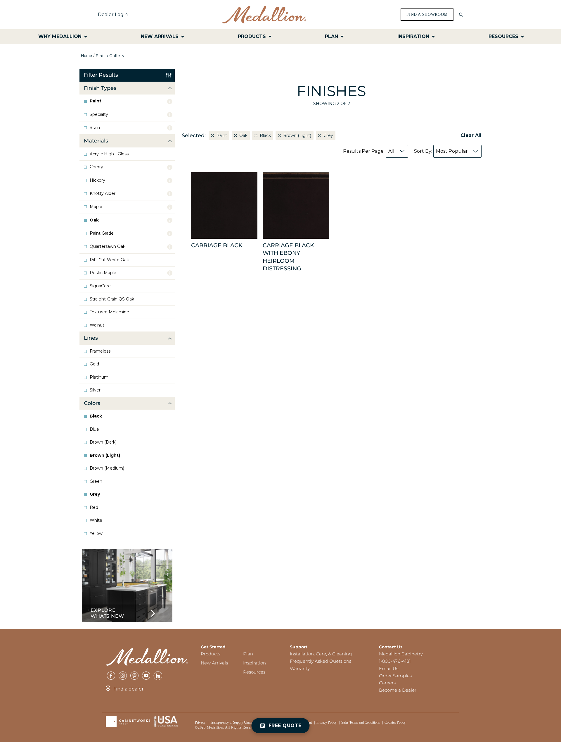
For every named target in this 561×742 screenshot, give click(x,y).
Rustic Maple (103, 272)
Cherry (96, 166)
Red (94, 507)
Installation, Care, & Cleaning (321, 654)
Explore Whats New (107, 613)
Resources (254, 672)
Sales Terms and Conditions (360, 722)
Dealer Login (113, 14)
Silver (95, 390)
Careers (387, 683)
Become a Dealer (397, 690)
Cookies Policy (395, 722)
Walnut (97, 325)
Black (96, 416)
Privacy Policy (326, 722)
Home (86, 55)
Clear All (471, 135)
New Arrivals (214, 663)
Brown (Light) (105, 455)
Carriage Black (217, 245)
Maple (96, 206)
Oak (94, 220)
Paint (95, 101)
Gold (94, 364)
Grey (95, 494)
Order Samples (395, 676)
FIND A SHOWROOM (427, 15)
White (96, 520)
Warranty (300, 668)
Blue (94, 429)
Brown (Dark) (103, 442)
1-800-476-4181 (395, 661)
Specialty (99, 114)
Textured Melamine (109, 312)
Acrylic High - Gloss (109, 154)
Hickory (97, 180)
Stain (95, 127)
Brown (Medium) (107, 468)
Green (96, 481)
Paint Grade (102, 233)
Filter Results (101, 75)
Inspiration (254, 663)
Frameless (100, 351)
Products (210, 654)
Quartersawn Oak (107, 246)
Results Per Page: (368, 151)
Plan (248, 654)
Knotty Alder (102, 193)
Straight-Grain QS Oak (112, 299)
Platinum (99, 377)
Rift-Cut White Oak (109, 259)
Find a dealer (128, 689)
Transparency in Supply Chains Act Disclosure (242, 722)
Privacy (200, 722)
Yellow (96, 533)
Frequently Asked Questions (320, 661)
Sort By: (441, 151)
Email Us (388, 668)
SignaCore (100, 286)
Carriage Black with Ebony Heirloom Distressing (288, 257)
